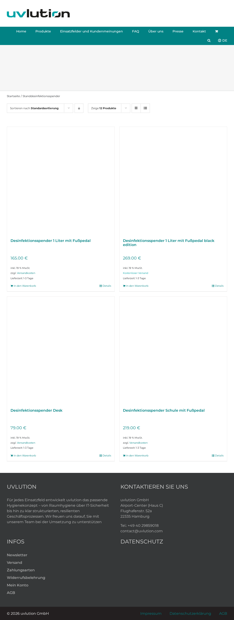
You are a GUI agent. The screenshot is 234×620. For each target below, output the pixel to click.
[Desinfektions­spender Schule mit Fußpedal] (173, 350)
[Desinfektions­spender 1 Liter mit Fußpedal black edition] (173, 180)
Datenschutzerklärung (190, 613)
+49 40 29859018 (143, 525)
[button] (208, 40)
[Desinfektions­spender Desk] (60, 350)
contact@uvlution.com (141, 531)
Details (107, 285)
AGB (223, 613)
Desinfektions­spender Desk (36, 410)
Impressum (151, 613)
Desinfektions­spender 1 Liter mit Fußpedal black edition (168, 242)
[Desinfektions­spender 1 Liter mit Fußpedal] (60, 180)
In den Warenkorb (25, 285)
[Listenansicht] (145, 108)
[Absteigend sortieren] (78, 108)
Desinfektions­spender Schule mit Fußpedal (164, 410)
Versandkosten (26, 273)
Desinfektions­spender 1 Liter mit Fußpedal (51, 240)
